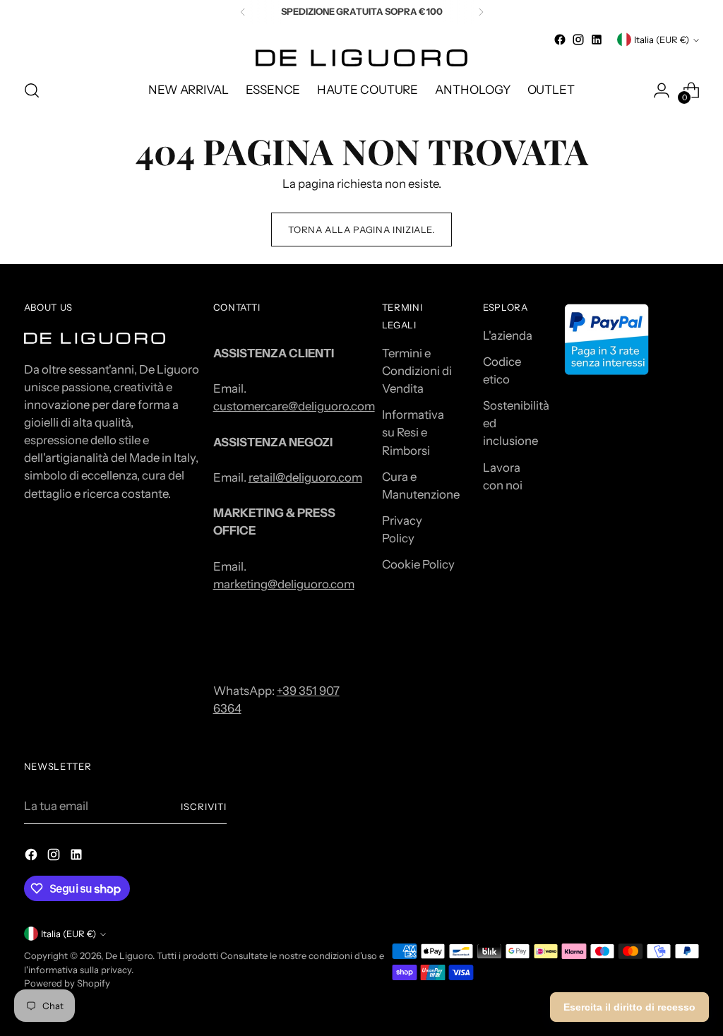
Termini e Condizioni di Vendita (417, 370)
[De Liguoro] (361, 57)
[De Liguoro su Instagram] (578, 39)
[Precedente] (242, 12)
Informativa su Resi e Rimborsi (413, 432)
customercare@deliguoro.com (294, 406)
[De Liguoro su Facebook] (560, 39)
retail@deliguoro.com (305, 477)
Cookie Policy (418, 564)
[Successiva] (480, 12)
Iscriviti (204, 806)
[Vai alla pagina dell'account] (661, 90)
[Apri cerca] (32, 90)
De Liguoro (129, 955)
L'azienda (507, 335)
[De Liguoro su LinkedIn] (596, 39)
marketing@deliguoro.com (283, 584)
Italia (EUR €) (661, 39)
